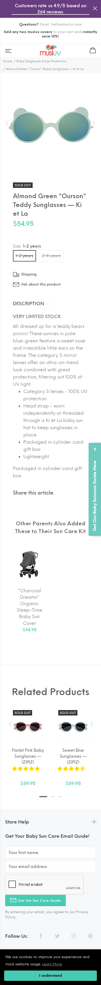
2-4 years (51, 255)
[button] (26, 769)
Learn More (52, 964)
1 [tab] (43, 796)
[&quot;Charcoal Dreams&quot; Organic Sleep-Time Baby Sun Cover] (29, 565)
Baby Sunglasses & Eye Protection (42, 61)
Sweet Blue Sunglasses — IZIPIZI (73, 756)
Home (7, 61)
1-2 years (24, 255)
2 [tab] (52, 796)
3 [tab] (60, 796)
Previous (10, 724)
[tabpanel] (28, 742)
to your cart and (50, 34)
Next (91, 724)
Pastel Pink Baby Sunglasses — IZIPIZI (28, 756)
